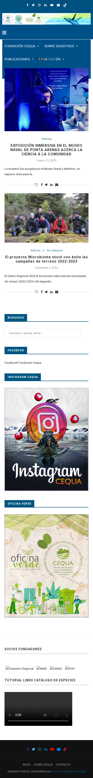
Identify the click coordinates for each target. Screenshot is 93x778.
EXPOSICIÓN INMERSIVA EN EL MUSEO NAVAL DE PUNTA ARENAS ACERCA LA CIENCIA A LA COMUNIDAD (46, 149)
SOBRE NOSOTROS (59, 46)
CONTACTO (63, 764)
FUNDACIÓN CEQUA (20, 46)
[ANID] (41, 668)
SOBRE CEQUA (43, 764)
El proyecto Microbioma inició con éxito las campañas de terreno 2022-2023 (46, 259)
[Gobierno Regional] (20, 668)
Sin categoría (55, 250)
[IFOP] (70, 668)
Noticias (46, 138)
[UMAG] (56, 668)
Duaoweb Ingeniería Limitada (69, 771)
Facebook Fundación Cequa (23, 362)
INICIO (27, 764)
